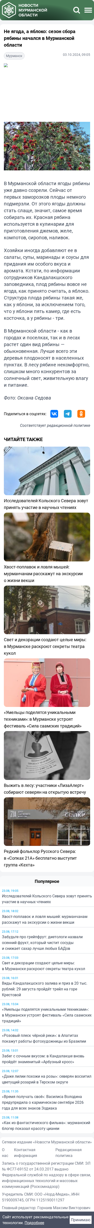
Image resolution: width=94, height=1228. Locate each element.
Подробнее (34, 1222)
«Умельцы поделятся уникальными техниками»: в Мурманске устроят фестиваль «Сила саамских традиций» (47, 1015)
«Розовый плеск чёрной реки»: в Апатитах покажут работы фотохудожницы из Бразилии (44, 1038)
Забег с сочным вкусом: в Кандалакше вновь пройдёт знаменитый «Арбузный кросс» (43, 1058)
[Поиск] (77, 10)
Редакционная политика (68, 1152)
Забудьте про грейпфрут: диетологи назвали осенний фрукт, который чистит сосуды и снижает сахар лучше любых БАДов (42, 942)
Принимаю (80, 1219)
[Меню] (88, 10)
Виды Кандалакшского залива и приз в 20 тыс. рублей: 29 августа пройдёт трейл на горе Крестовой (44, 989)
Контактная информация (25, 1152)
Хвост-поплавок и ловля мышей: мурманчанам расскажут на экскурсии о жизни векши (44, 919)
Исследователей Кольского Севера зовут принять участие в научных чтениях (47, 898)
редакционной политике (68, 425)
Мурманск (14, 55)
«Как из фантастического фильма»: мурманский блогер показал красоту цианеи (46, 1125)
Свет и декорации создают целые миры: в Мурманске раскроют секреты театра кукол (43, 965)
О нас (5, 1152)
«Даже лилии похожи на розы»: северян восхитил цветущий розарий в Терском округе (46, 1079)
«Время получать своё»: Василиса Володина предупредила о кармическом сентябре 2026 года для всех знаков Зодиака (43, 1102)
